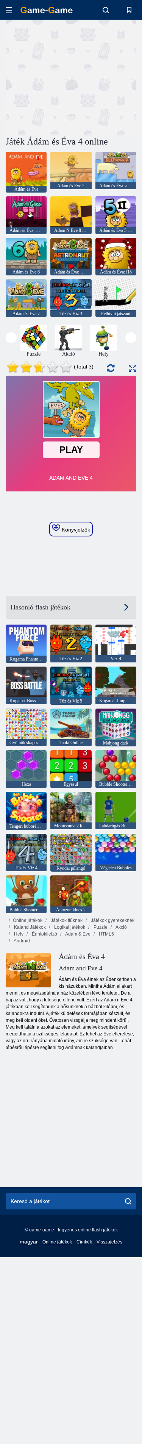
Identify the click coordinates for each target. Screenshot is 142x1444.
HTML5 (106, 934)
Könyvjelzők (75, 530)
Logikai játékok (69, 927)
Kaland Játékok (29, 927)
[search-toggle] (106, 10)
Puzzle (100, 927)
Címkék (84, 1242)
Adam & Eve (77, 934)
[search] (128, 1201)
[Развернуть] (132, 368)
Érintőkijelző (44, 934)
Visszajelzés (109, 1242)
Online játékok (27, 920)
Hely (18, 934)
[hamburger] (9, 10)
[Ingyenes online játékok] (46, 10)
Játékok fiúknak (66, 920)
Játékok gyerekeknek (112, 920)
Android (21, 940)
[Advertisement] (69, 77)
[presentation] (11, 337)
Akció (121, 927)
